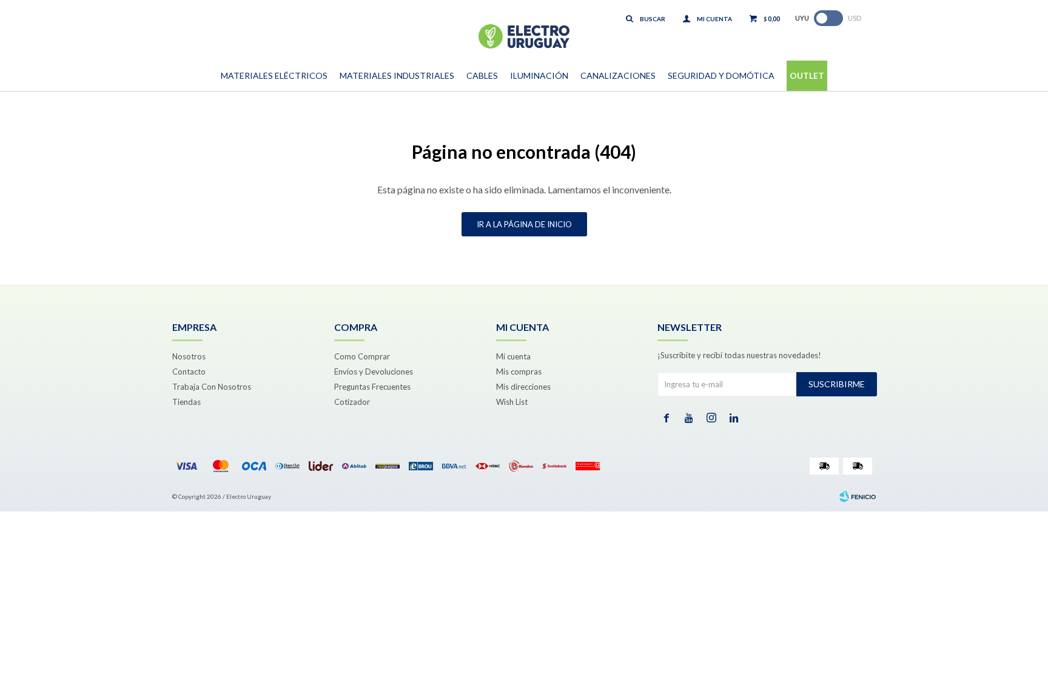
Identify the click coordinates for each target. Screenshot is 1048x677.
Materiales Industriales (397, 75)
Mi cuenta (513, 356)
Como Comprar (362, 356)
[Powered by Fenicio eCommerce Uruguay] (857, 496)
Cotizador (352, 402)
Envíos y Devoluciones (373, 371)
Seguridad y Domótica (721, 75)
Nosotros (189, 356)
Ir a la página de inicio (524, 224)
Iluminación (539, 75)
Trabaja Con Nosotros (211, 387)
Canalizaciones (618, 75)
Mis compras (519, 371)
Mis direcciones (523, 387)
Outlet (807, 75)
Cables (482, 75)
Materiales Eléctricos (274, 75)
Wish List (512, 402)
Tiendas (186, 402)
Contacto (189, 371)
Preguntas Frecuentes (372, 387)
